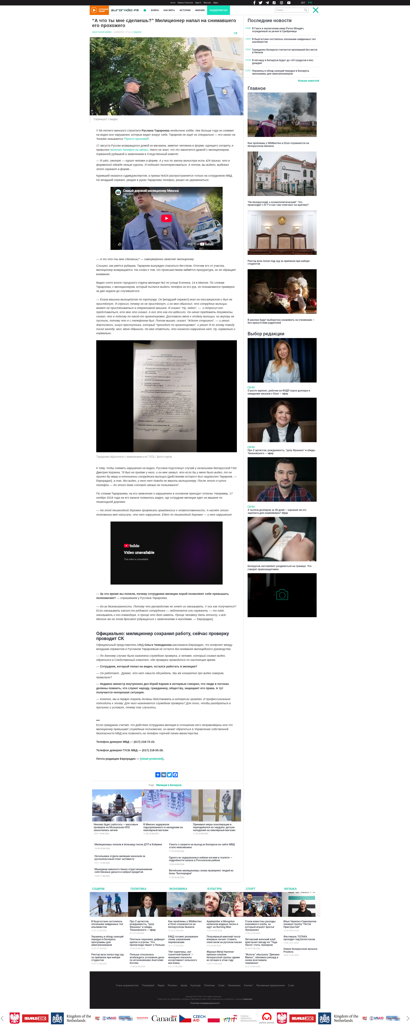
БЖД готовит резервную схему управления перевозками (183, 939)
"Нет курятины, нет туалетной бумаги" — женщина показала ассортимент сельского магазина (182, 957)
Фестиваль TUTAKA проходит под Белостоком (299, 938)
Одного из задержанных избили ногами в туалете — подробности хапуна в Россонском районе (200, 859)
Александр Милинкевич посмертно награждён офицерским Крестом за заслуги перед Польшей (282, 622)
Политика (138, 888)
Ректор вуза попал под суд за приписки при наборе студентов (279, 262)
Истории (185, 10)
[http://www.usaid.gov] (80, 1018)
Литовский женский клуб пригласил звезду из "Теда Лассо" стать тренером (261, 942)
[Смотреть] (235, 33)
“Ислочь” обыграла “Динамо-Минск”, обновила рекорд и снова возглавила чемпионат (262, 958)
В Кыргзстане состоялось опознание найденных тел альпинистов (284, 41)
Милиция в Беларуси (168, 785)
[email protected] (151, 758)
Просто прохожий (136, 138)
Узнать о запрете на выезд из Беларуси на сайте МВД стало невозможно (202, 846)
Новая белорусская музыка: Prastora (300, 950)
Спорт (250, 888)
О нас (291, 985)
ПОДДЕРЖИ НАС (218, 10)
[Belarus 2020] (273, 1018)
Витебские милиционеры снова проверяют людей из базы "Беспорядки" (201, 872)
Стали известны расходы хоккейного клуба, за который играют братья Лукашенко (260, 925)
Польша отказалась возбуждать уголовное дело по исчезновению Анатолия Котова (147, 958)
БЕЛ (303, 2)
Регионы (172, 985)
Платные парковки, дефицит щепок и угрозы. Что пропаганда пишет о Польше (147, 942)
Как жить (169, 10)
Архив (184, 985)
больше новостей (308, 80)
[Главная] (125, 10)
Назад (2, 1018)
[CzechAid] (163, 1018)
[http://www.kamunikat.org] (97, 1018)
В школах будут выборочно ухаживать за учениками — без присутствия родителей (281, 321)
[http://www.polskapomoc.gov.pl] (237, 1018)
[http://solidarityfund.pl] (210, 1018)
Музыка (290, 888)
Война (155, 10)
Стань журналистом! (127, 985)
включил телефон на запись (129, 149)
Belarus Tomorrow (185, 2)
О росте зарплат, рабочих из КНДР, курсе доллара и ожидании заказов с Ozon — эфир (279, 392)
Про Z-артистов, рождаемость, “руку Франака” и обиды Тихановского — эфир (143, 925)
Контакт (248, 985)
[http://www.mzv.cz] (113, 1018)
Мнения (200, 10)
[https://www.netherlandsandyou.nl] (42, 1018)
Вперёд (408, 1018)
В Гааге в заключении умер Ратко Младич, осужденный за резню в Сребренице (278, 30)
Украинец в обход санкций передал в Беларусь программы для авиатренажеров (280, 72)
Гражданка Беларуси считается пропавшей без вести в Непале (284, 51)
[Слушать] (252, 387)
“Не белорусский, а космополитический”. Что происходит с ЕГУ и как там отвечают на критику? (278, 204)
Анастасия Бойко (101, 32)
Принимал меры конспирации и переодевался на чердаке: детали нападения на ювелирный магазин (214, 827)
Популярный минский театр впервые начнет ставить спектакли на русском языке (224, 939)
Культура (214, 888)
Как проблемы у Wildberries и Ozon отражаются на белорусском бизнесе (278, 144)
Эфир (215, 2)
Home (144, 10)
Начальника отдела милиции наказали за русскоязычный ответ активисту (119, 858)
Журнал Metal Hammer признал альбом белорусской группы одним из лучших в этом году (223, 956)
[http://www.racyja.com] (68, 1018)
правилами (247, 999)
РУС (310, 2)
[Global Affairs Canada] (135, 1018)
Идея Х (198, 2)
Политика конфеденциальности (205, 1003)
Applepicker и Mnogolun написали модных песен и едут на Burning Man (222, 924)
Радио (161, 985)
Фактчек (207, 2)
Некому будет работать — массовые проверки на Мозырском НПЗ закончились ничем (116, 827)
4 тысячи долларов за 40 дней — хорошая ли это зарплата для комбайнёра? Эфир (277, 511)
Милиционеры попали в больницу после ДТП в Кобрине (128, 844)
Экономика (178, 888)
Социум (137, 32)
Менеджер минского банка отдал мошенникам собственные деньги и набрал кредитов (123, 871)
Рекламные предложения (270, 985)
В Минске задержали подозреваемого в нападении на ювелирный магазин (163, 827)
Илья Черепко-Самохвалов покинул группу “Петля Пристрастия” (299, 924)
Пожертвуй (148, 985)
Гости (172, 2)
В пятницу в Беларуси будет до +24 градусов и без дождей (282, 62)
